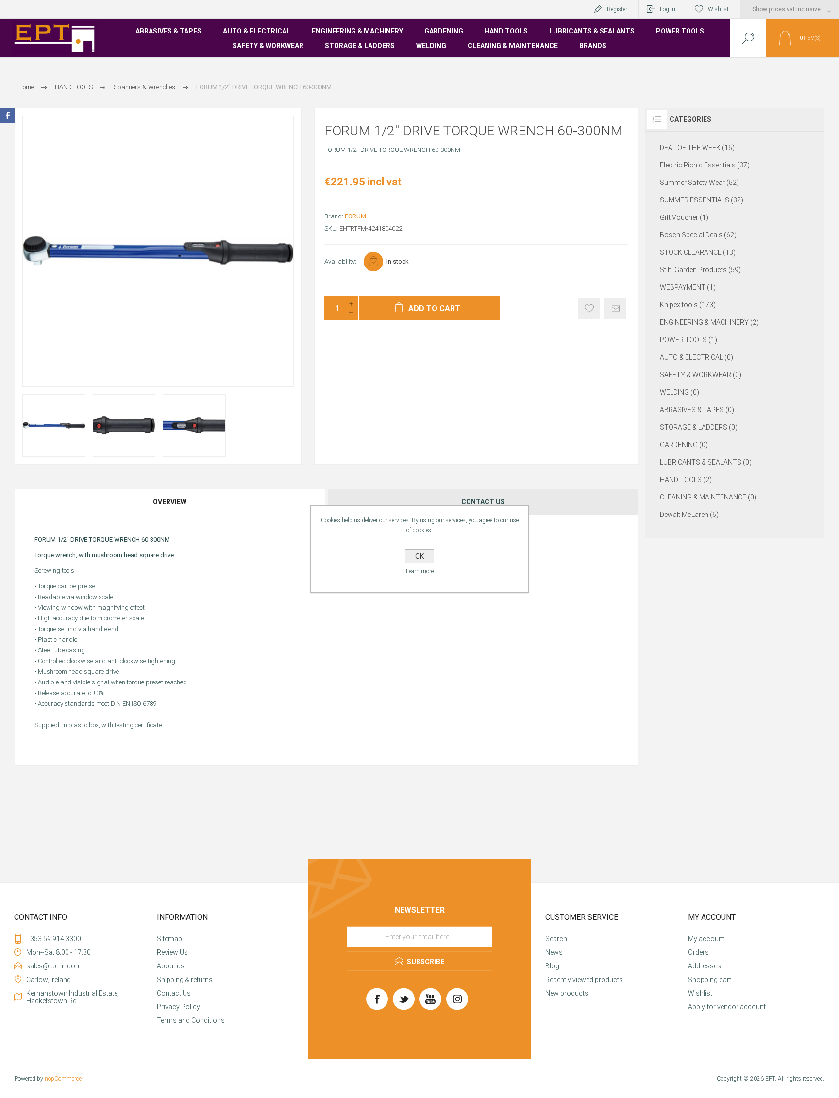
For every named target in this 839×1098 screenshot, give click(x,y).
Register (617, 9)
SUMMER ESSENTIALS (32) (701, 200)
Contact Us (174, 993)
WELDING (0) (679, 392)
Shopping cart (709, 979)
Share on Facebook (7, 115)
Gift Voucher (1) (684, 217)
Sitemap (169, 939)
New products (566, 993)
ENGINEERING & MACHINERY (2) (709, 322)
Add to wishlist (589, 308)
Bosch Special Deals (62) (698, 235)
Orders (698, 952)
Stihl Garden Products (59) (700, 270)
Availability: (340, 261)
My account (706, 939)
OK (419, 556)
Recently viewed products (584, 979)
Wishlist (700, 993)
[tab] (170, 502)
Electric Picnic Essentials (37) (705, 165)
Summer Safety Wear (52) (699, 182)
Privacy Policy (178, 1007)
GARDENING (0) (684, 445)
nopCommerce (63, 1078)
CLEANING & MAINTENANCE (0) (708, 497)
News (554, 952)
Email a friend (615, 308)
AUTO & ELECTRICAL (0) (696, 357)
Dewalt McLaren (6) (689, 514)
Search (556, 939)
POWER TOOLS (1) (688, 340)
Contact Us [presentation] (483, 502)
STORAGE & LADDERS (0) (699, 427)
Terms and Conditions (191, 1020)
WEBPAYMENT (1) (688, 287)
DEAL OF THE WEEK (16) (697, 147)
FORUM (355, 216)
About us (171, 966)
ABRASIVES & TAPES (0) (697, 410)
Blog (552, 966)
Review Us (172, 952)
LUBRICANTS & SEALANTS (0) (706, 462)
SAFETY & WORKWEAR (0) (700, 375)
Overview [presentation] (169, 502)
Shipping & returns (185, 979)
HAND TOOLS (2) (686, 479)
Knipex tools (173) (688, 305)
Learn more (420, 571)
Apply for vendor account (727, 1007)
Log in (667, 9)
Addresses (704, 966)
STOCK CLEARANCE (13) (698, 252)
